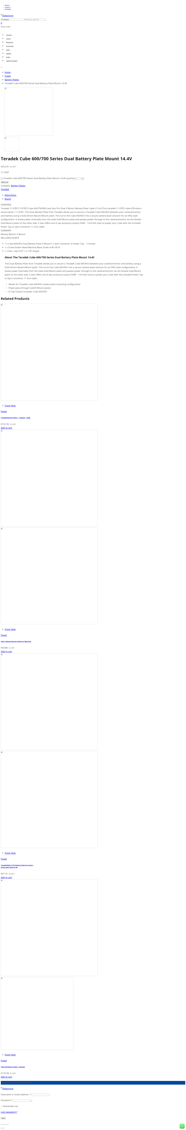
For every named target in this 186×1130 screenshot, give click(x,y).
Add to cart (5, 182)
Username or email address (16, 1094)
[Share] (6, 1124)
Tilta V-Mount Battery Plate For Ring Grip (16, 641)
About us (7, 5)
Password (6, 1100)
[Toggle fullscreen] (3, 1124)
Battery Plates (18, 185)
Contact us (7, 7)
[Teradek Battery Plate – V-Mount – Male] (49, 399)
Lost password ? (9, 1111)
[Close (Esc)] (8, 1124)
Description (10, 195)
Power (4, 411)
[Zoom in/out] (1, 1124)
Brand (8, 198)
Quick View (10, 405)
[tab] (74, 195)
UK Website (8, 9)
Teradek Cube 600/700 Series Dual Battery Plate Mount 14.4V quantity (39, 178)
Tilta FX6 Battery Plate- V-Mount (13, 1067)
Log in (3, 1118)
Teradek (5, 189)
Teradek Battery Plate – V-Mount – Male (15, 418)
